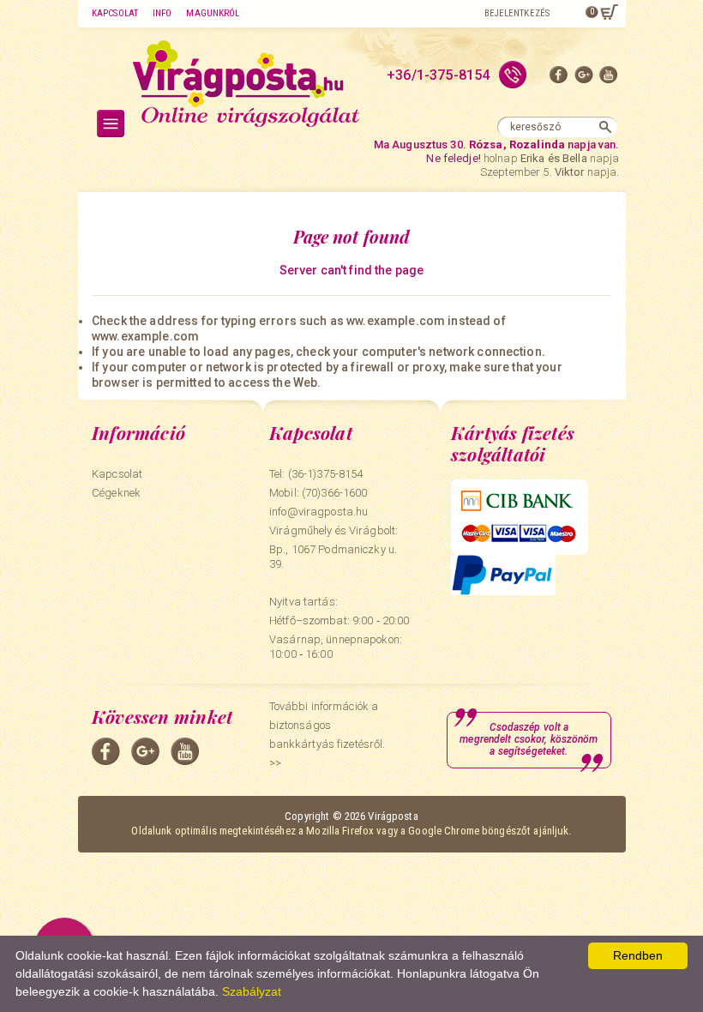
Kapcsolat (115, 13)
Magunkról (212, 13)
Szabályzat (251, 991)
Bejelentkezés (517, 13)
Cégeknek (116, 492)
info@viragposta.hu (318, 511)
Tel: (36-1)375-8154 (316, 473)
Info (162, 13)
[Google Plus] (583, 78)
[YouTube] (608, 78)
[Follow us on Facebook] (559, 78)
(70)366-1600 (335, 492)
